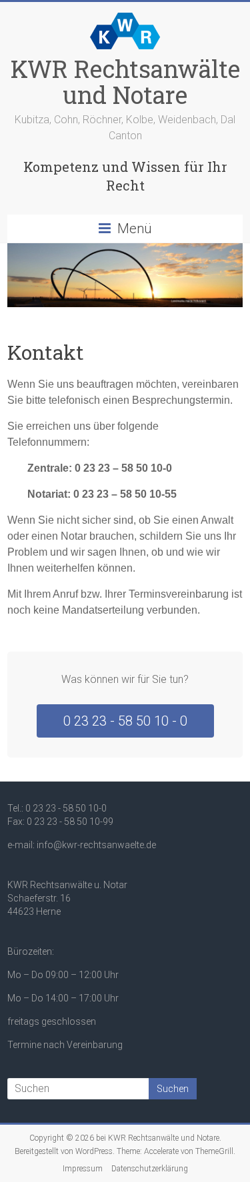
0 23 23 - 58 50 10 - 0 (125, 721)
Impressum (83, 1168)
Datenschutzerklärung (149, 1168)
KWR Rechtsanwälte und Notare (125, 82)
